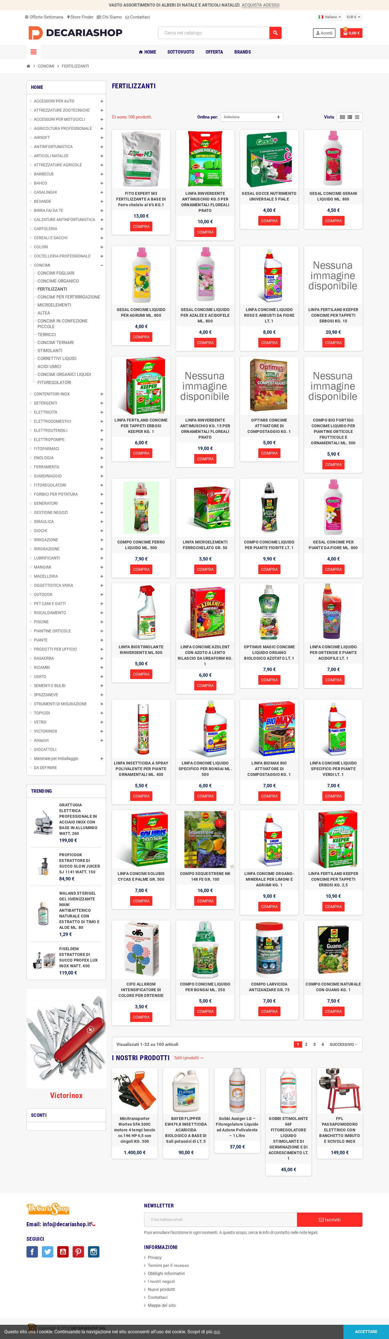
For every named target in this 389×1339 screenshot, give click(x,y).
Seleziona (231, 117)
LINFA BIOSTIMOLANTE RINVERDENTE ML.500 (141, 650)
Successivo (344, 1044)
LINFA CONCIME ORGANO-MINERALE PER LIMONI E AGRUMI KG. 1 (269, 879)
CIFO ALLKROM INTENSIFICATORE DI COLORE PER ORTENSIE (140, 990)
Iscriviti (332, 1220)
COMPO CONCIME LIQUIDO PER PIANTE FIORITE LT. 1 (269, 545)
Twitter (47, 1252)
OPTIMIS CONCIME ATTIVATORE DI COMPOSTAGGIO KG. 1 (269, 426)
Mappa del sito (162, 1305)
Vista (329, 117)
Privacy (154, 1257)
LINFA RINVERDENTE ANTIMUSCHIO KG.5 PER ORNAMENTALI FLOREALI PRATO (205, 202)
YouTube (63, 1252)
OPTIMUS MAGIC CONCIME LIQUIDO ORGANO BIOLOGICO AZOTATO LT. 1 (269, 653)
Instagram (93, 1252)
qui (217, 1331)
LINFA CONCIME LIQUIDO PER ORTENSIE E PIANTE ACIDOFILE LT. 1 (333, 653)
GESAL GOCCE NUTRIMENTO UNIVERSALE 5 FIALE (269, 196)
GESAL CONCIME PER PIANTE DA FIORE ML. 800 (333, 545)
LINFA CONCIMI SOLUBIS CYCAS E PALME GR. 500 (141, 876)
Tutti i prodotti (189, 1058)
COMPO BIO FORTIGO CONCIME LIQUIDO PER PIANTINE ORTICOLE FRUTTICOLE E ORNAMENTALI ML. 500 (333, 431)
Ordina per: (207, 117)
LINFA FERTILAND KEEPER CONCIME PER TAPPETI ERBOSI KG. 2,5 (333, 879)
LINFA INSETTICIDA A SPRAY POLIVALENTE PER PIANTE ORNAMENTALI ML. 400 (141, 769)
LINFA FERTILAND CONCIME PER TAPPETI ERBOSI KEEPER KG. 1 (140, 426)
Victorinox (66, 1095)
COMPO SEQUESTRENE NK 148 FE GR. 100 (205, 876)
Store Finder (80, 17)
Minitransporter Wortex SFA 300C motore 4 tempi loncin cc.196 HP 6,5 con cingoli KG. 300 (134, 1130)
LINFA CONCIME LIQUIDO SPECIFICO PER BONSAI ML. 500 (205, 769)
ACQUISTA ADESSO (260, 5)
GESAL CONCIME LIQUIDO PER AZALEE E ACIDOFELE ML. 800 (205, 315)
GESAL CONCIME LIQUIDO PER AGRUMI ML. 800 (141, 312)
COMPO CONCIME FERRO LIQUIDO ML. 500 (141, 545)
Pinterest (78, 1252)
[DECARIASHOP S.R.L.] (76, 32)
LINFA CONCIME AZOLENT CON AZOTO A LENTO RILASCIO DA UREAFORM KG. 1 (205, 655)
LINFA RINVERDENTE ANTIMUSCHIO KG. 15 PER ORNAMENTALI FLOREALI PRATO (205, 428)
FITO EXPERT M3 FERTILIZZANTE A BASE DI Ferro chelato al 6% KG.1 (141, 199)
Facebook (32, 1252)
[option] (134, 1122)
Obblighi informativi (166, 1273)
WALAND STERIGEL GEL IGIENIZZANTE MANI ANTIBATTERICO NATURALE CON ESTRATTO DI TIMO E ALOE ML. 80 (79, 910)
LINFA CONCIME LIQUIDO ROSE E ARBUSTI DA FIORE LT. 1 (269, 315)
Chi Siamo (111, 17)
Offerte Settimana (44, 17)
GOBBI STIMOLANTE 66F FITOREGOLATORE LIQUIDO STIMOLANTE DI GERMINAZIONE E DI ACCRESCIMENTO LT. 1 (289, 1138)
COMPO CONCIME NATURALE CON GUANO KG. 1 (333, 987)
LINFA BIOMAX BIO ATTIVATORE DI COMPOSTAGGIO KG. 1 (269, 769)
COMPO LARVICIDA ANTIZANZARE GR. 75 (269, 987)
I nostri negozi (161, 1281)
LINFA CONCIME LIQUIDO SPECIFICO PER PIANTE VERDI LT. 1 (333, 769)
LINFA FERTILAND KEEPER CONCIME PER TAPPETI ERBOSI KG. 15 (333, 315)
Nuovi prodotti (161, 1289)
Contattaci (139, 17)
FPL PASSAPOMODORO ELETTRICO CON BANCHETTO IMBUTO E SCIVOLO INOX (339, 1130)
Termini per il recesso (168, 1265)
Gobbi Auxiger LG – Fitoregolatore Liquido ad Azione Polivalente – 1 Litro (237, 1127)
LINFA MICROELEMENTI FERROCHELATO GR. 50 (205, 545)
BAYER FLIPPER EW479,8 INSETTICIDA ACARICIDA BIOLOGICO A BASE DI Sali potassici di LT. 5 (186, 1130)
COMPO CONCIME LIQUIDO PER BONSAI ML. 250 (205, 987)
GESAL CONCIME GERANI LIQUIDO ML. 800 (333, 196)
